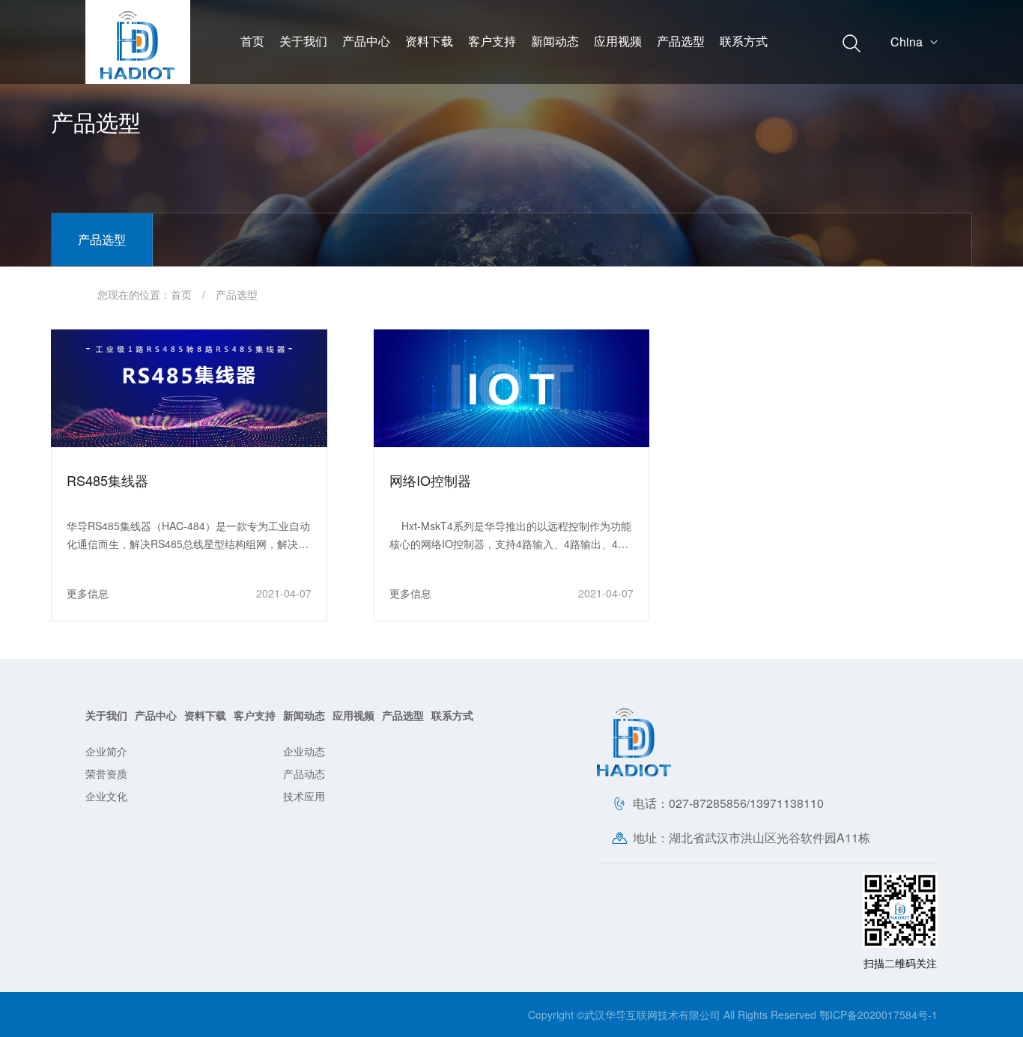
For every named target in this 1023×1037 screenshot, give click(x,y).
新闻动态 (555, 40)
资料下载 (429, 40)
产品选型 (681, 40)
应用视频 (618, 40)
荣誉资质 (106, 773)
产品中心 (366, 40)
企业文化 (106, 795)
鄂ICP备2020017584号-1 (878, 1014)
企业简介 (106, 750)
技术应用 (304, 795)
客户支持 (492, 40)
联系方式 (744, 40)
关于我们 (303, 40)
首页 (252, 40)
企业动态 (304, 750)
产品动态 (304, 773)
